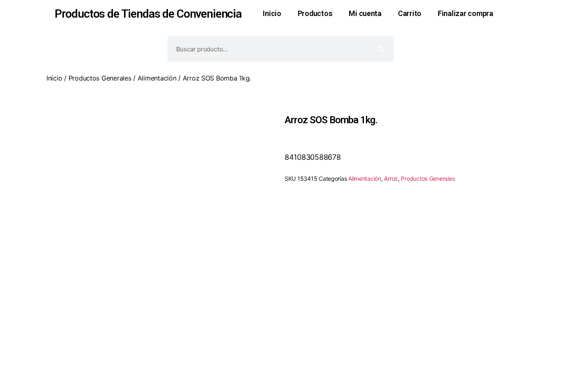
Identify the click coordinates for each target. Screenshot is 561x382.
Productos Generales (100, 78)
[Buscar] (380, 49)
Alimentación (157, 78)
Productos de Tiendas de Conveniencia (148, 14)
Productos (315, 13)
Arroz (391, 178)
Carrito (409, 13)
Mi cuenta (365, 13)
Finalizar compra (465, 13)
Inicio (272, 13)
